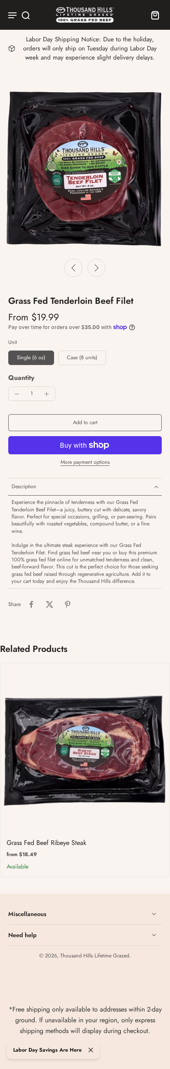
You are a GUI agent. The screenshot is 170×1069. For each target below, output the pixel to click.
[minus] (17, 393)
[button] (85, 422)
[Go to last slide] (73, 268)
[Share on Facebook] (31, 604)
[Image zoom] (85, 169)
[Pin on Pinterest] (68, 604)
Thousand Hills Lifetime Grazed (94, 955)
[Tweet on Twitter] (49, 604)
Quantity (21, 377)
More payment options (85, 463)
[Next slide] (96, 268)
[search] (26, 15)
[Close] (91, 1050)
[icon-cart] (153, 15)
